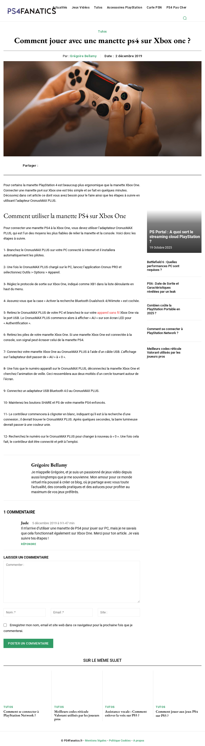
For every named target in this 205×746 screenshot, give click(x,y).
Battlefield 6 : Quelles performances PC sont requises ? (163, 266)
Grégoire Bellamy (83, 56)
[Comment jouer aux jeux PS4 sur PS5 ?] (179, 687)
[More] (177, 166)
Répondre (28, 544)
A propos (138, 740)
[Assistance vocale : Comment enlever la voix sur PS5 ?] (127, 686)
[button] (185, 18)
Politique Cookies (120, 740)
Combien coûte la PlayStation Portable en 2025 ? (163, 309)
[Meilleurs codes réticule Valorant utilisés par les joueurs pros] (193, 352)
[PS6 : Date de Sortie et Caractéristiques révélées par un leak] (193, 287)
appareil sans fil (108, 312)
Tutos (102, 31)
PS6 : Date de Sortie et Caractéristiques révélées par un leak (163, 287)
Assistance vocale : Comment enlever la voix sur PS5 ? (126, 713)
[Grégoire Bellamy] (16, 477)
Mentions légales (95, 740)
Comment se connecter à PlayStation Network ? (165, 331)
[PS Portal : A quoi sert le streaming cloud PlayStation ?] (174, 218)
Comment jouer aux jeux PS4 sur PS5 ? (177, 713)
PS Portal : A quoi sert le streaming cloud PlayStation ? (175, 237)
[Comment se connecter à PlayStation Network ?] (193, 331)
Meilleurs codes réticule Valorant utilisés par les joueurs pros (164, 352)
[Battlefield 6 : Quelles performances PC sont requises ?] (193, 266)
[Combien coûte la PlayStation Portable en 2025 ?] (193, 309)
